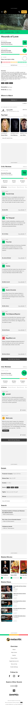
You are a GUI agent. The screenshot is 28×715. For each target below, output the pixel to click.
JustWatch (24, 103)
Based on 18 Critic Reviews (6, 44)
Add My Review (14, 65)
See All (25, 115)
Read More (5, 430)
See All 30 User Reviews (14, 440)
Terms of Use (14, 664)
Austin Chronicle (9, 290)
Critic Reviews (6, 167)
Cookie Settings (14, 667)
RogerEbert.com (9, 338)
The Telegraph (8, 218)
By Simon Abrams (6, 354)
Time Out (7, 242)
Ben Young (9, 87)
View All (25, 166)
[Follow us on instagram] (14, 676)
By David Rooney (6, 330)
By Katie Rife (5, 209)
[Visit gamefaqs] (14, 695)
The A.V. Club (8, 194)
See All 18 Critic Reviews (14, 359)
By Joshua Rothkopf (6, 257)
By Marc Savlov (5, 306)
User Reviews (6, 367)
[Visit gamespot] (14, 687)
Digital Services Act (14, 661)
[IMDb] (21, 702)
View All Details (6, 501)
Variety (6, 266)
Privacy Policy (14, 658)
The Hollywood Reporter (11, 314)
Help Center (14, 652)
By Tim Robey (5, 233)
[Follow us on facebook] (9, 676)
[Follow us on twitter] (18, 676)
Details (3, 468)
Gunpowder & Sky (9, 32)
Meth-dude (8, 418)
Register (24, 12)
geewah (7, 394)
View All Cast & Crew (7, 138)
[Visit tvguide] (14, 691)
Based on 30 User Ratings (6, 52)
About (14, 649)
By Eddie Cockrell (6, 282)
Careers (14, 655)
